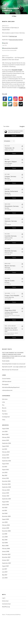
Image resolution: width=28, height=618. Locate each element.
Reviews (4, 411)
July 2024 (4, 449)
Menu (14, 16)
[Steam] (20, 104)
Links (3, 402)
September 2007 (6, 563)
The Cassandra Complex (10, 9)
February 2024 (6, 452)
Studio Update (5, 361)
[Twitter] (10, 98)
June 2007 (4, 572)
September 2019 (6, 498)
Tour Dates (5, 414)
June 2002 (4, 577)
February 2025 (6, 437)
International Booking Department (11, 387)
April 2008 (5, 542)
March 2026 (5, 434)
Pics (3, 405)
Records (4, 408)
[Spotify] (5, 104)
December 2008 (6, 531)
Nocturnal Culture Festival (16, 39)
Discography (5, 384)
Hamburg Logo (13, 36)
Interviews (5, 399)
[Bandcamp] (10, 104)
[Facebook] (5, 98)
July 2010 (4, 510)
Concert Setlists (6, 378)
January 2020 (5, 493)
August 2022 (5, 469)
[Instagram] (15, 98)
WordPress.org (6, 606)
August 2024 (5, 446)
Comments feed (6, 604)
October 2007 (5, 560)
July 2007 (4, 569)
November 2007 (6, 557)
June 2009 (5, 522)
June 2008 (5, 536)
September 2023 (6, 460)
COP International (6, 381)
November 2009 (6, 516)
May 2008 (4, 539)
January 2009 (5, 528)
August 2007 (5, 566)
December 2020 (6, 481)
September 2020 (6, 487)
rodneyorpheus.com (7, 390)
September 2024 (6, 443)
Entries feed (5, 601)
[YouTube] (20, 98)
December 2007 (6, 554)
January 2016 (5, 504)
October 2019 (5, 496)
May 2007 (4, 575)
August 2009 (5, 519)
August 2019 (5, 501)
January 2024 (5, 455)
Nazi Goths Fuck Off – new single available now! (14, 366)
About (3, 614)
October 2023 (5, 457)
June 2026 (4, 431)
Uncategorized (6, 416)
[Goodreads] (15, 104)
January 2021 (5, 478)
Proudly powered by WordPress (13, 614)
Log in (3, 598)
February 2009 (6, 525)
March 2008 (5, 545)
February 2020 (6, 490)
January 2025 (5, 440)
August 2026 (5, 428)
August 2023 (5, 463)
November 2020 (6, 484)
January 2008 (5, 551)
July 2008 (4, 534)
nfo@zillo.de (22, 87)
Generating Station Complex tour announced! (13, 364)
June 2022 (4, 472)
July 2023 (4, 466)
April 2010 (4, 513)
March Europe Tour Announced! (10, 369)
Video (3, 419)
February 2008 (6, 548)
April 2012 (4, 507)
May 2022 (4, 475)
